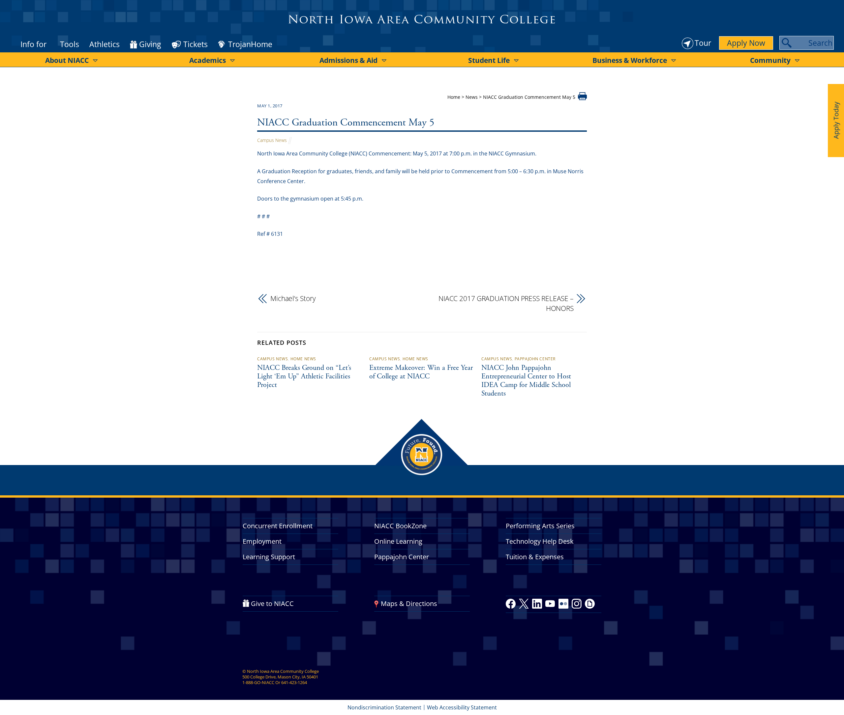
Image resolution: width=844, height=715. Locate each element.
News (472, 97)
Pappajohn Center (535, 358)
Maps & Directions (409, 603)
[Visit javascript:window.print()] (582, 98)
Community (770, 60)
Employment (262, 541)
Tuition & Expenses (535, 556)
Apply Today (835, 120)
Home (453, 97)
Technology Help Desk (540, 541)
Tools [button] (69, 44)
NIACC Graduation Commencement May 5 (346, 123)
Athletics (104, 44)
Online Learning (398, 541)
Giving (150, 44)
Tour (703, 43)
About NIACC (67, 60)
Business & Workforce (629, 60)
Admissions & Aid (348, 60)
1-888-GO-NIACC (258, 682)
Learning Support (269, 556)
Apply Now (746, 43)
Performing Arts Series (540, 525)
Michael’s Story (293, 298)
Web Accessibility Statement (462, 707)
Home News (303, 358)
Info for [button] (33, 44)
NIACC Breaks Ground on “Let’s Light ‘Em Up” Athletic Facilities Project (304, 377)
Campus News (272, 140)
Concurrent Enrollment (278, 525)
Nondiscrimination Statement (384, 707)
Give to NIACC (272, 603)
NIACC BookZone (400, 525)
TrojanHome (250, 44)
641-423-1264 (294, 682)
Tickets (195, 44)
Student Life (489, 60)
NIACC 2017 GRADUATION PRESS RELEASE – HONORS (506, 303)
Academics (207, 60)
